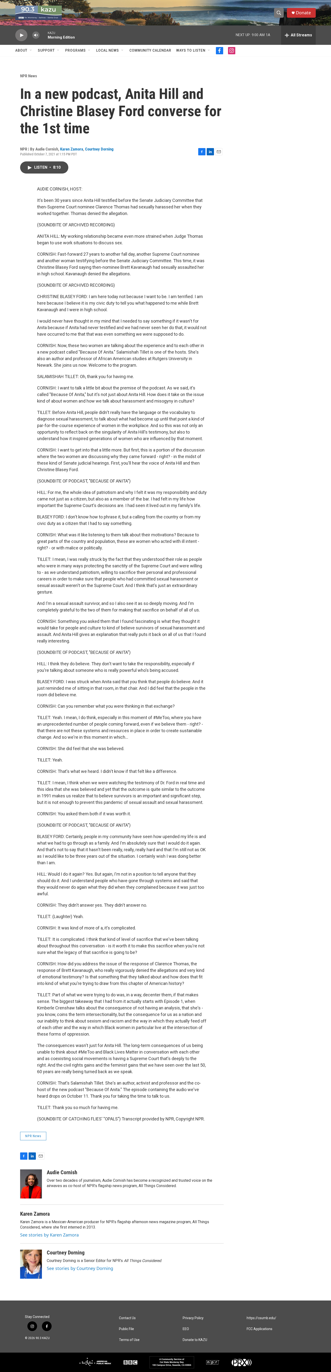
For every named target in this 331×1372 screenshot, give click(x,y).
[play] (21, 35)
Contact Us (127, 1318)
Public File (126, 1329)
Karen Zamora (71, 149)
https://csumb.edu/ (261, 1318)
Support (46, 50)
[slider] (43, 35)
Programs (75, 50)
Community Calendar (150, 50)
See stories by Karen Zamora (49, 1235)
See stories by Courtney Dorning (80, 1268)
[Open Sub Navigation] (31, 50)
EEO (186, 1329)
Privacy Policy (193, 1318)
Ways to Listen (190, 50)
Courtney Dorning (99, 149)
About (21, 50)
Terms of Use (129, 1340)
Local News (107, 50)
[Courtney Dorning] (31, 1264)
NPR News (28, 75)
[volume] (36, 35)
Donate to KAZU (195, 1340)
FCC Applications (259, 1329)
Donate (303, 12)
